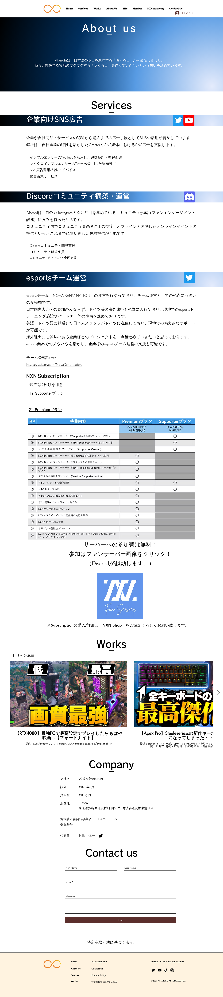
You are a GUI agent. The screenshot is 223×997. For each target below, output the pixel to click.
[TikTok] (166, 970)
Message (70, 896)
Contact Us (97, 968)
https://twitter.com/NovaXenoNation (54, 364)
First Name (72, 867)
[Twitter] (100, 836)
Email (68, 882)
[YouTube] (159, 970)
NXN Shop (112, 625)
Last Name (130, 867)
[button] (23, 655)
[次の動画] (218, 693)
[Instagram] (172, 970)
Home (74, 961)
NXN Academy (99, 961)
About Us (76, 968)
